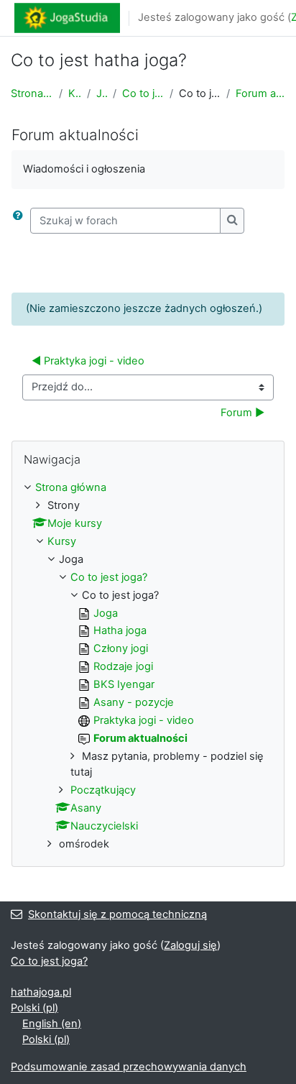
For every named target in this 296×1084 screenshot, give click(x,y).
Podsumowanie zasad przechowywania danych (128, 1066)
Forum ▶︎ (242, 412)
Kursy (74, 93)
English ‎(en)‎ (51, 1023)
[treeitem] (148, 666)
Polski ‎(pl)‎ (34, 1007)
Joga (101, 93)
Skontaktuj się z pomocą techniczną (117, 914)
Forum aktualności (260, 93)
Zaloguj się (190, 945)
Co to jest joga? (143, 93)
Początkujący (103, 790)
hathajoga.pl (41, 992)
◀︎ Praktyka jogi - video (88, 360)
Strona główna (32, 93)
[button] (20, 221)
